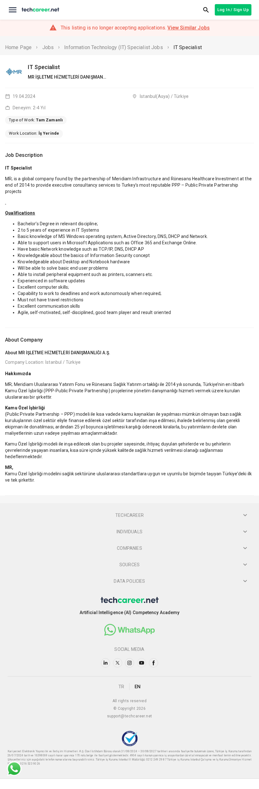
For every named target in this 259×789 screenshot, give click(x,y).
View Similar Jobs (188, 28)
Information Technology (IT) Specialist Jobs (113, 47)
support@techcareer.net (129, 716)
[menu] (13, 10)
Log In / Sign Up (233, 9)
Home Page (18, 47)
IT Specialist (187, 47)
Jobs (48, 47)
